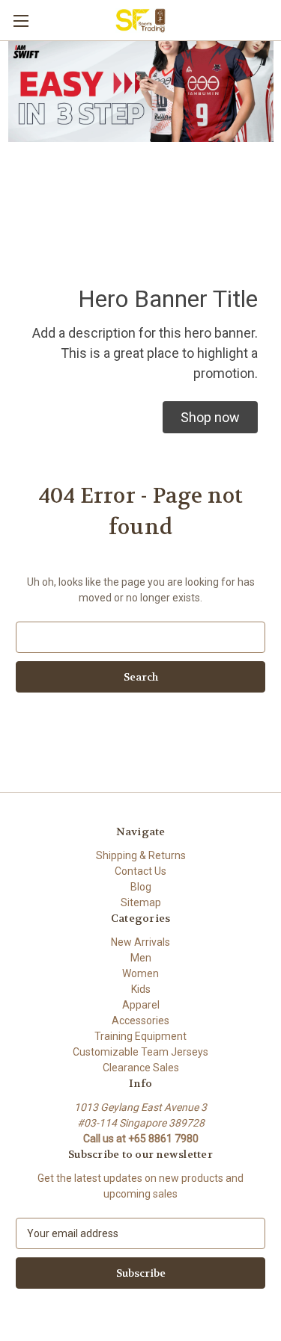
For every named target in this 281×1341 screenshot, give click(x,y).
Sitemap (141, 902)
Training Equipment (140, 1036)
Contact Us (140, 871)
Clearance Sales (141, 1068)
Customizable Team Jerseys (140, 1052)
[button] (210, 417)
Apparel (141, 1005)
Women (140, 973)
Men (140, 958)
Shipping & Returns (141, 855)
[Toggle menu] (20, 20)
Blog (140, 887)
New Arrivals (140, 942)
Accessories (140, 1020)
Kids (141, 989)
